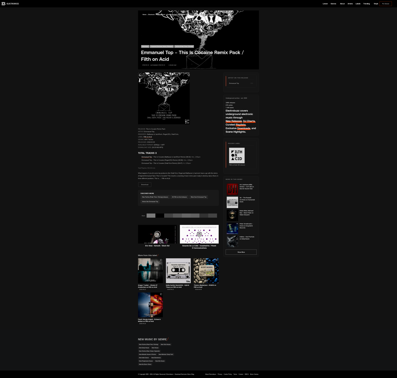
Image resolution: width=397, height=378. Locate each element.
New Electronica (156, 357)
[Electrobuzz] (10, 3)
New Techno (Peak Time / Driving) (148, 344)
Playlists (241, 124)
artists (229, 105)
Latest (325, 4)
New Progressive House (146, 361)
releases (230, 102)
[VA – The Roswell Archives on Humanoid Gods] (232, 202)
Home (144, 14)
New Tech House (165, 344)
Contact (241, 374)
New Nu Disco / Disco (145, 364)
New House (155, 348)
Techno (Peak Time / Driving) (184, 46)
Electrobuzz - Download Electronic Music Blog (180, 374)
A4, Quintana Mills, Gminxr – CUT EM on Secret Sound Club (247, 187)
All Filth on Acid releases (179, 197)
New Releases (234, 120)
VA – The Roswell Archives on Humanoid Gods (247, 200)
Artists (350, 4)
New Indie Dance (144, 357)
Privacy (220, 374)
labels (230, 107)
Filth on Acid (161, 14)
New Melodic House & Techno (147, 354)
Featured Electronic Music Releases (162, 46)
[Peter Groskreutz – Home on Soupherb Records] (232, 228)
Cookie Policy (228, 374)
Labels (358, 4)
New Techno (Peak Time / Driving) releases (155, 197)
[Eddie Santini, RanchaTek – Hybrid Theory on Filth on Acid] (178, 270)
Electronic (151, 14)
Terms (235, 374)
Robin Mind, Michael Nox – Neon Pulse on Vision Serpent (246, 213)
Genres (333, 4)
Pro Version (385, 4)
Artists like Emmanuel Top (150, 201)
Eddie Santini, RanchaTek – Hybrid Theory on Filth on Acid (177, 286)
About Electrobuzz (210, 374)
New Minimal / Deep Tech (166, 354)
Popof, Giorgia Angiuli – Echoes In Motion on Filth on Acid (149, 320)
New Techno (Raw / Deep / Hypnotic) (149, 351)
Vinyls (376, 4)
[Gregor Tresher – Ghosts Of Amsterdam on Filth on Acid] (150, 270)
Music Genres (254, 374)
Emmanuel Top (172, 14)
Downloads (243, 128)
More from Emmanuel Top (198, 197)
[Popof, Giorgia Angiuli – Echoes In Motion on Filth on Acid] (150, 304)
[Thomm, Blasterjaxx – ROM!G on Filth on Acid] (206, 270)
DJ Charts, (249, 120)
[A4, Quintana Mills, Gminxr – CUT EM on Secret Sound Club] (232, 189)
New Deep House (144, 348)
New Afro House (159, 361)
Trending (366, 4)
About (342, 4)
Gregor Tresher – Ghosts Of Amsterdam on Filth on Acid (147, 286)
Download (144, 184)
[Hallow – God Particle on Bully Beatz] (232, 241)
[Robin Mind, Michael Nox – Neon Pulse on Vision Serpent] (232, 215)
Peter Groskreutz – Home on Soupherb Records (246, 226)
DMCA (247, 374)
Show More (241, 252)
